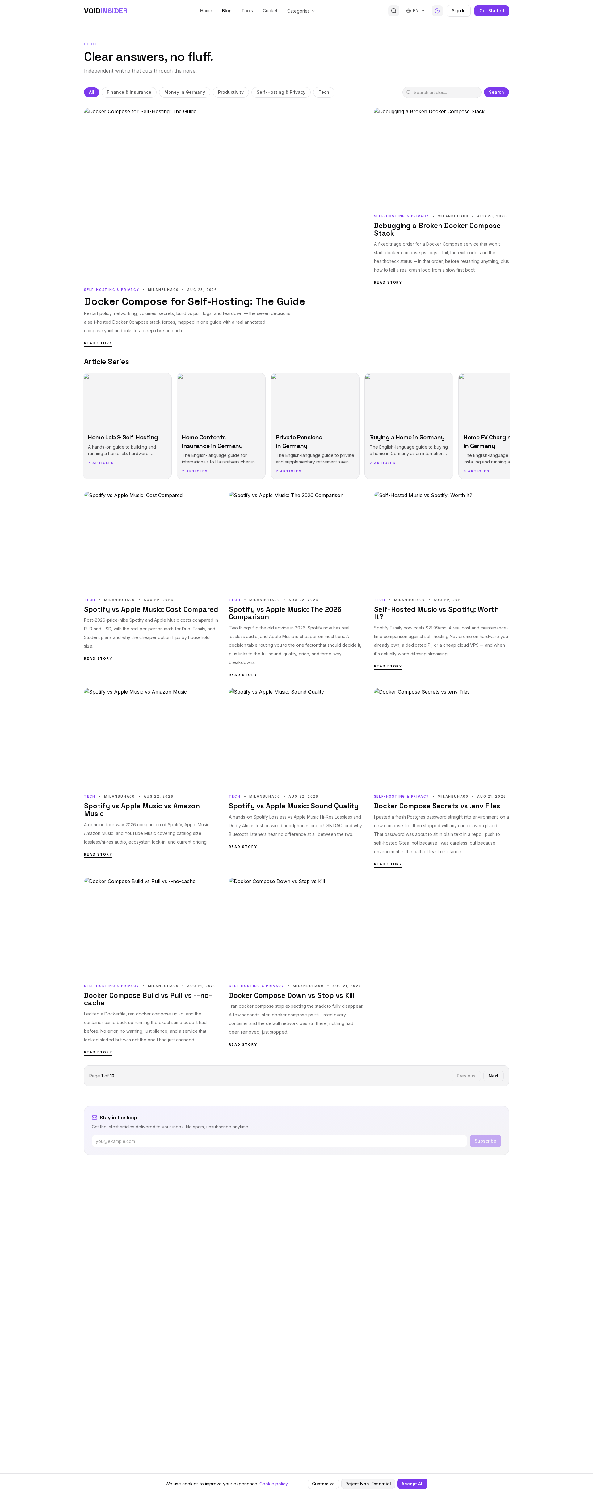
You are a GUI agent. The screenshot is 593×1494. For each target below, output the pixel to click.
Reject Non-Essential (368, 1483)
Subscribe (485, 1140)
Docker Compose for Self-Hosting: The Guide (194, 301)
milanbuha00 (163, 290)
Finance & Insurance (129, 92)
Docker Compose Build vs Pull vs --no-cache (148, 999)
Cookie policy (273, 1483)
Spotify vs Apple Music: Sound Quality (294, 806)
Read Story (98, 343)
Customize (323, 1483)
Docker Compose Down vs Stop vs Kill (292, 996)
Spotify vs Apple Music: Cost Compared (151, 610)
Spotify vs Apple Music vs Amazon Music (142, 810)
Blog (227, 10)
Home (206, 10)
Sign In (458, 10)
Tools (247, 10)
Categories (298, 11)
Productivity (231, 92)
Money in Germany (184, 92)
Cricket (270, 10)
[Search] (393, 10)
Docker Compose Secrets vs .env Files (437, 806)
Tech (323, 92)
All (91, 92)
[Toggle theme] (437, 10)
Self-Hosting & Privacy (281, 92)
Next (493, 1075)
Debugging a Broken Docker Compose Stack (437, 229)
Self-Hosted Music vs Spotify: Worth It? (436, 613)
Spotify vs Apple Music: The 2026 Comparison (285, 613)
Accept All (412, 1483)
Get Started (491, 10)
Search (496, 92)
